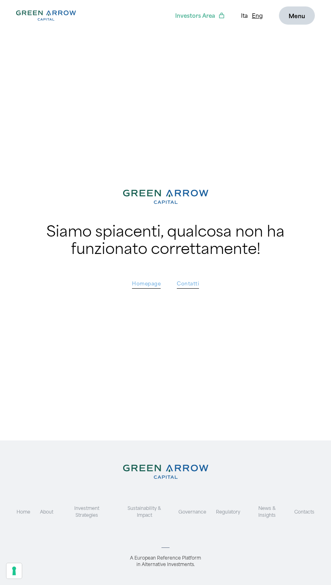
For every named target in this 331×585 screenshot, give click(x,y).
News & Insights (267, 511)
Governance (192, 511)
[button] (297, 15)
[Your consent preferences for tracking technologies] (14, 571)
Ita (244, 15)
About (46, 511)
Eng (257, 15)
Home (23, 511)
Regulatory (228, 511)
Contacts (304, 511)
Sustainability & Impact (144, 511)
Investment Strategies (86, 511)
